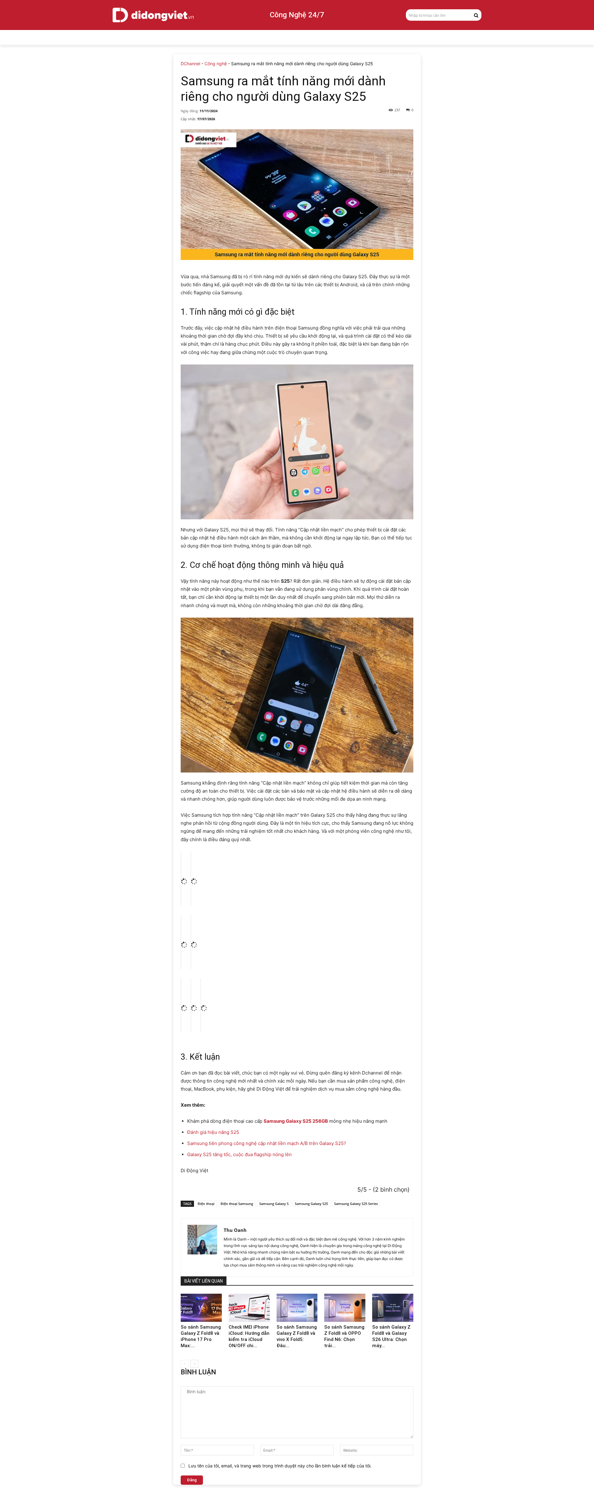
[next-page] (194, 1364)
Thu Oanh (235, 1230)
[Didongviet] (153, 15)
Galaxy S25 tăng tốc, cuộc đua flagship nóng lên (239, 1154)
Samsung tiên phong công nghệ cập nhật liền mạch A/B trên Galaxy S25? (266, 1143)
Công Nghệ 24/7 (297, 15)
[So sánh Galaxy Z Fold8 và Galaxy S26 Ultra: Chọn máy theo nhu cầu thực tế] (392, 1308)
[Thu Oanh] (202, 1247)
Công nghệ (215, 63)
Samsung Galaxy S (274, 1203)
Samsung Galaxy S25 (311, 1203)
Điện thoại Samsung (237, 1203)
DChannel (190, 63)
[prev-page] (184, 1364)
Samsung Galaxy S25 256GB (296, 1121)
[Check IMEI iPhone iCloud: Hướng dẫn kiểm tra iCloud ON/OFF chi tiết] (249, 1308)
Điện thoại (206, 1203)
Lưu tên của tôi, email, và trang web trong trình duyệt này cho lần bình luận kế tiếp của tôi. (280, 1465)
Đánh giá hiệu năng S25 (213, 1132)
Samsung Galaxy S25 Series (356, 1203)
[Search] (476, 14)
